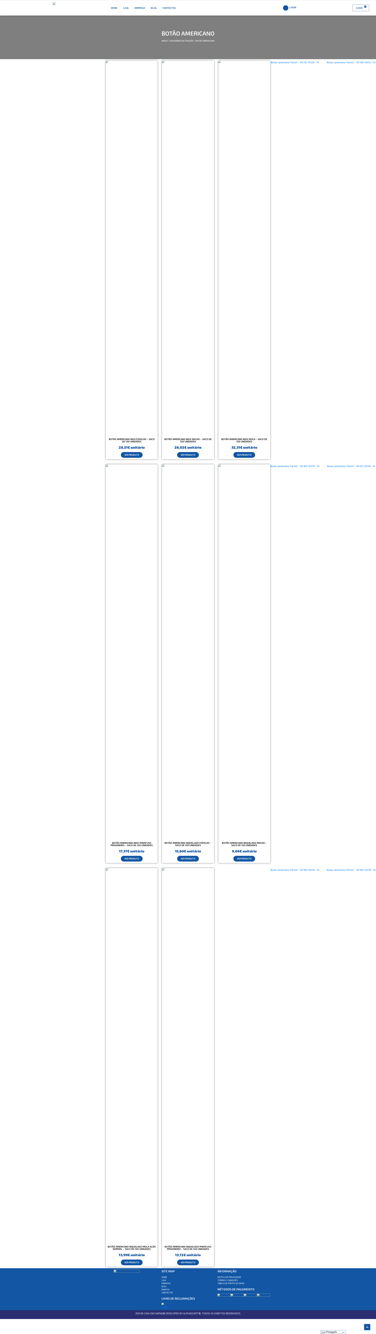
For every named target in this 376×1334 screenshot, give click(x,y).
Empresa (139, 7)
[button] (132, 455)
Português (331, 1332)
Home (114, 7)
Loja (126, 7)
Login (292, 7)
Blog (154, 7)
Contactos (169, 7)
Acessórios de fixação (181, 40)
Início (164, 40)
